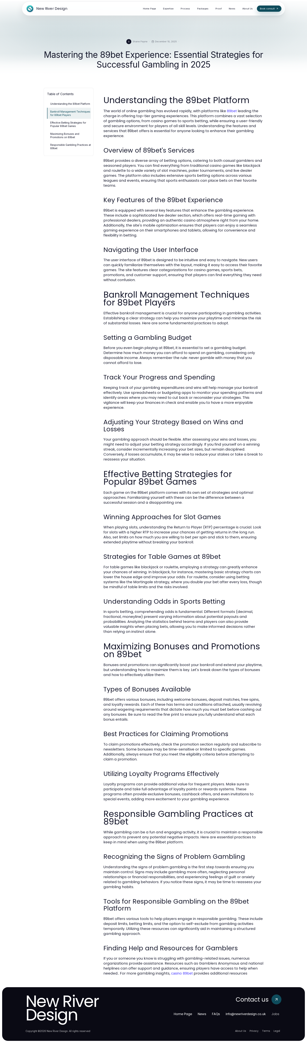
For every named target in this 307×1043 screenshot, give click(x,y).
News (202, 1014)
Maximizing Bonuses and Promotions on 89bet (64, 135)
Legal (277, 1031)
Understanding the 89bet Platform (70, 103)
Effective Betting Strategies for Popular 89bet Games (68, 124)
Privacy (254, 1031)
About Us (240, 1031)
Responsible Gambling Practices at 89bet (70, 146)
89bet (232, 111)
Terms (266, 1031)
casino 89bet (182, 973)
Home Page (183, 1014)
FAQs (216, 1014)
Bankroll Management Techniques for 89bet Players (70, 113)
